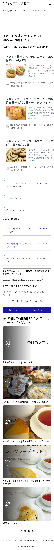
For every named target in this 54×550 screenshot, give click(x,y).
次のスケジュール (39, 310)
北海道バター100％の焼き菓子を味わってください (25, 402)
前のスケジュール (15, 310)
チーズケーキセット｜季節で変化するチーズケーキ (26, 441)
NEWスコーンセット (12, 523)
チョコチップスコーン (13, 198)
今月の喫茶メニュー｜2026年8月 (17, 362)
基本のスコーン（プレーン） (16, 210)
